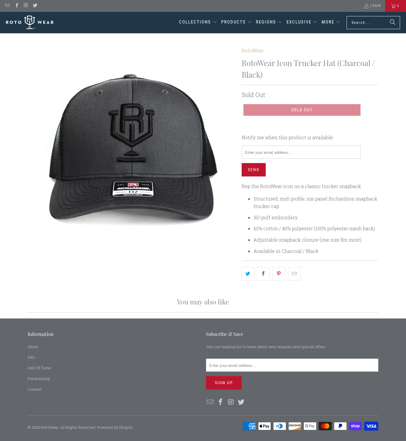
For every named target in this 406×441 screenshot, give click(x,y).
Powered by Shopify (115, 427)
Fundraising (39, 378)
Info (31, 357)
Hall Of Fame (39, 367)
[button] (198, 22)
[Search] (392, 22)
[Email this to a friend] (294, 274)
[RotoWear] (29, 22)
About (33, 346)
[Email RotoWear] (7, 6)
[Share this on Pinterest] (279, 274)
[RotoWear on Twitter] (34, 6)
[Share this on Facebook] (263, 274)
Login (375, 6)
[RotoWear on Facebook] (16, 6)
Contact (35, 389)
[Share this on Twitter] (248, 274)
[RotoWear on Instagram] (25, 6)
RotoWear (253, 50)
